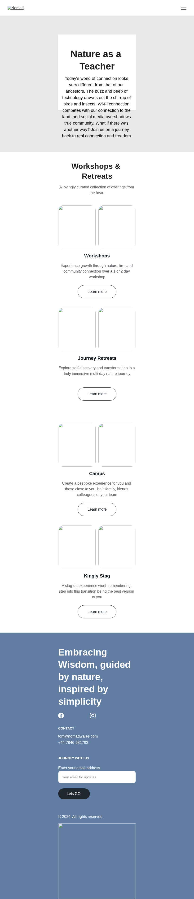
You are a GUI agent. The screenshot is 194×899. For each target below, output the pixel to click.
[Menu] (183, 8)
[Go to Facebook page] (61, 715)
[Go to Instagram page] (93, 715)
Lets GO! (74, 794)
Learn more (97, 292)
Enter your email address (79, 768)
